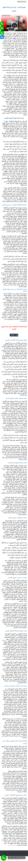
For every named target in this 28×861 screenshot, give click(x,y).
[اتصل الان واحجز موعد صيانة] (4, 858)
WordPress (18, 859)
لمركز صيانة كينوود (12, 845)
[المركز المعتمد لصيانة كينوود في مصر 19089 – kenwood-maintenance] (21, 1)
